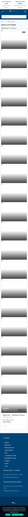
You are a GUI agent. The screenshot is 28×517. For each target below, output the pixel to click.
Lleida (6, 466)
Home (4, 21)
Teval (6, 426)
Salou (6, 453)
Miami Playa (8, 445)
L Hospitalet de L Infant (10, 455)
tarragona (7, 460)
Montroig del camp (9, 447)
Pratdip (6, 463)
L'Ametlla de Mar (9, 450)
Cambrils (7, 442)
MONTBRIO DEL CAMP (10, 458)
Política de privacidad (17, 514)
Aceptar (8, 514)
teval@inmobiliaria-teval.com (12, 477)
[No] (26, 511)
